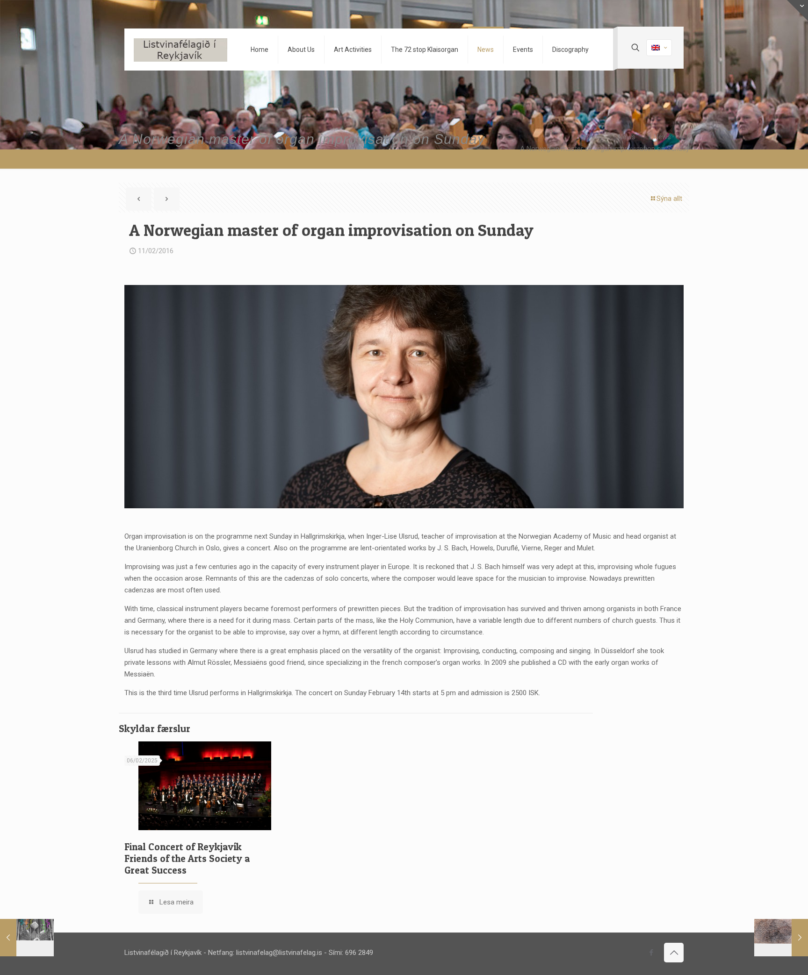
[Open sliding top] (797, 10)
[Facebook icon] (651, 952)
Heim (592, 137)
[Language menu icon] (659, 47)
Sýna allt (669, 198)
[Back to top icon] (674, 952)
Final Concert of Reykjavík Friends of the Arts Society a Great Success (187, 858)
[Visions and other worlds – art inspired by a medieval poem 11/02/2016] (781, 937)
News (626, 137)
